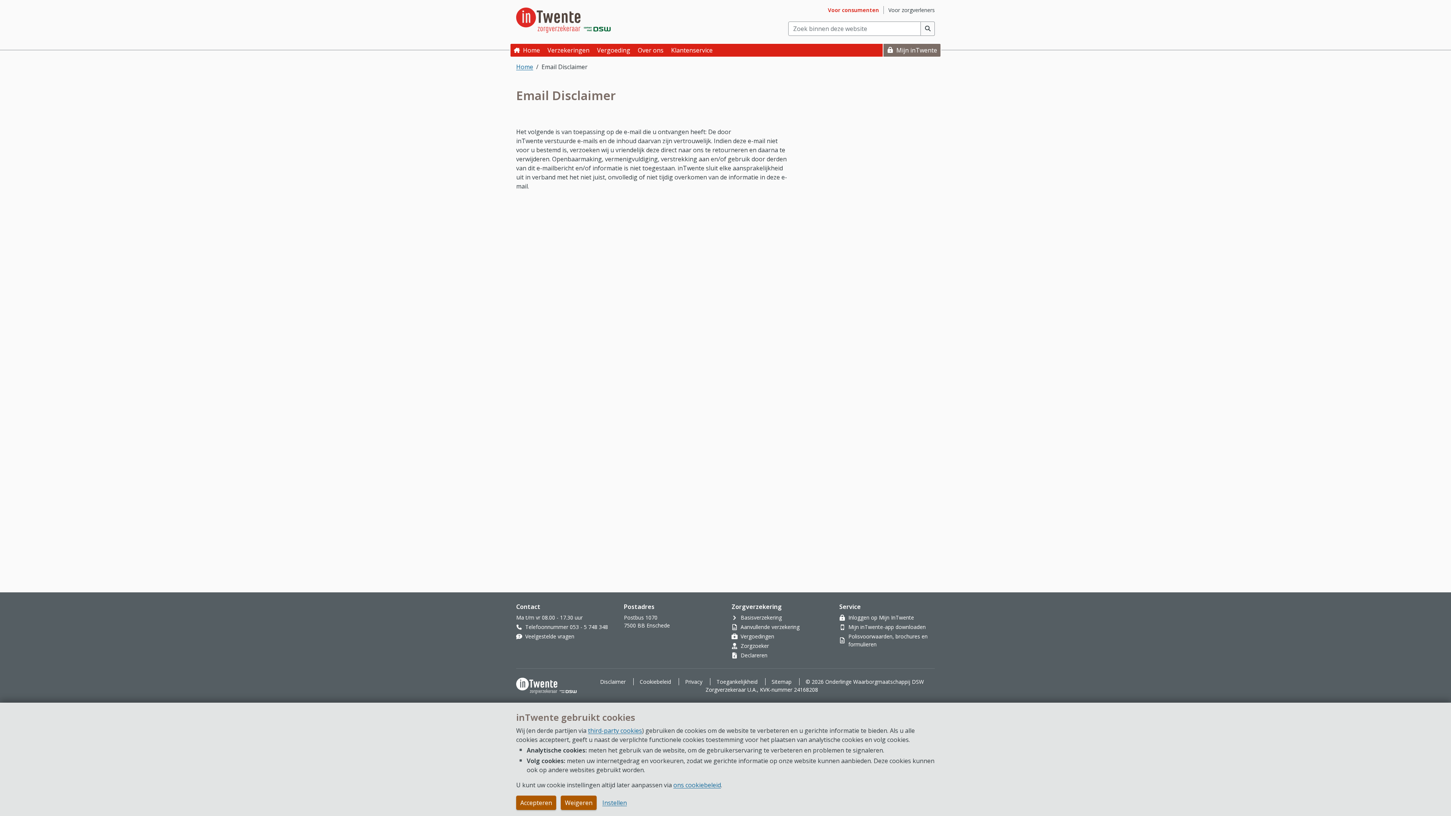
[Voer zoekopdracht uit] (928, 29)
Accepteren (536, 803)
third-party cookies (615, 730)
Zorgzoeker (755, 645)
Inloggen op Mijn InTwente (881, 617)
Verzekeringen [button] (568, 50)
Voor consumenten (853, 10)
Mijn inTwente (916, 50)
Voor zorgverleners (911, 10)
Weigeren (578, 803)
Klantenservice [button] (692, 50)
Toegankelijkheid (737, 681)
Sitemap (782, 681)
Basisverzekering (761, 617)
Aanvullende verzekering (770, 627)
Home (531, 50)
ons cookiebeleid (697, 785)
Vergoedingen (757, 636)
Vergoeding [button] (613, 50)
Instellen (614, 803)
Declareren (754, 655)
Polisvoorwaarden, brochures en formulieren (888, 640)
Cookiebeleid (655, 681)
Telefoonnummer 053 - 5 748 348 (566, 627)
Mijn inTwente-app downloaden (887, 627)
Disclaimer (613, 681)
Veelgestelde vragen (549, 636)
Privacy (693, 681)
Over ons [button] (651, 50)
